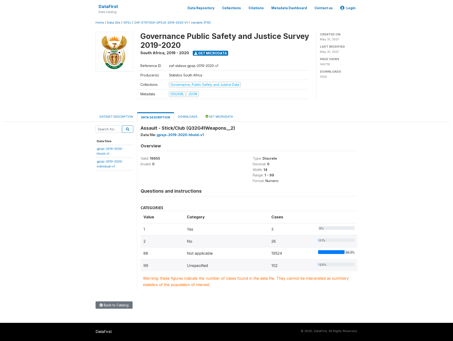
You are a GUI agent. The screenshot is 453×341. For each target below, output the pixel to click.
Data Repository (201, 8)
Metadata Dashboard (289, 8)
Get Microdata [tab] (220, 116)
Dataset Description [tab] (116, 116)
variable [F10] (200, 22)
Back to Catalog (116, 305)
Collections (231, 8)
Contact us (324, 8)
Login (351, 8)
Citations (256, 8)
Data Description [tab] (155, 117)
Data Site (113, 22)
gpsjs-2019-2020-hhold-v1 (180, 135)
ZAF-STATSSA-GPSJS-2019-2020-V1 (161, 22)
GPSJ (127, 22)
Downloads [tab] (187, 116)
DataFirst (108, 6)
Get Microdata (212, 53)
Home (100, 22)
